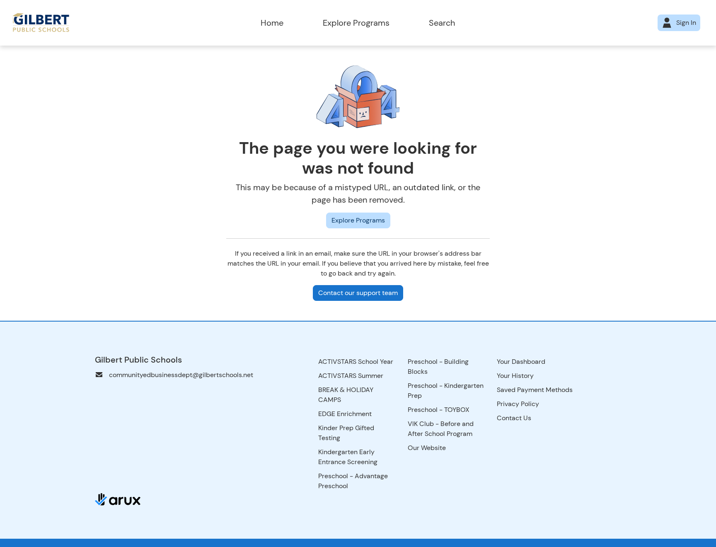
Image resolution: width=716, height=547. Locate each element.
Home (272, 22)
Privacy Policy (518, 403)
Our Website (427, 447)
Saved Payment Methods (535, 389)
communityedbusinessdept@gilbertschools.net (181, 374)
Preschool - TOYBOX (438, 409)
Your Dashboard (521, 361)
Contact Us (514, 418)
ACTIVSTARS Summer (350, 375)
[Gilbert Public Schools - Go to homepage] (103, 23)
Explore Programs (356, 22)
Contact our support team (358, 292)
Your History (515, 375)
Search (442, 22)
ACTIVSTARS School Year (355, 361)
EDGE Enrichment (345, 413)
